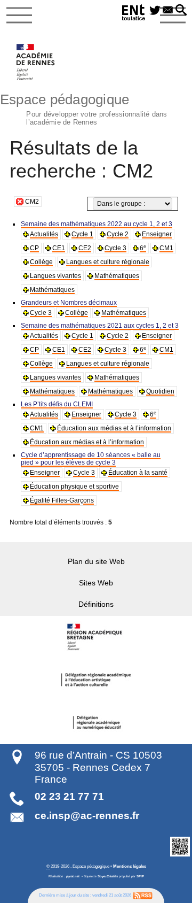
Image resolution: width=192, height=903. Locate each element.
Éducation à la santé (137, 472)
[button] (181, 10)
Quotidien (160, 391)
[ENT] (133, 14)
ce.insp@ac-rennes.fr (87, 815)
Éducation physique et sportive (74, 486)
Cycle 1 (82, 234)
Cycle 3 (115, 248)
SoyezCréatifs (108, 876)
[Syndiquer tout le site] (142, 895)
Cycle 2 (118, 234)
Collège (41, 262)
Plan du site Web (96, 561)
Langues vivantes (55, 276)
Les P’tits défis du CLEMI (57, 404)
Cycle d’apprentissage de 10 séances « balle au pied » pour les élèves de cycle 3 (91, 458)
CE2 (84, 248)
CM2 (32, 201)
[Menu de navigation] (19, 15)
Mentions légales (129, 866)
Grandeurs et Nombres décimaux (69, 302)
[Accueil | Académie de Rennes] (96, 637)
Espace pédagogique (83, 108)
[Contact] (168, 10)
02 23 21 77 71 (69, 796)
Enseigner (157, 234)
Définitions (96, 604)
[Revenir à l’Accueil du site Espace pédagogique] (36, 62)
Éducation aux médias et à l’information (114, 428)
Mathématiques (116, 276)
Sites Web (96, 582)
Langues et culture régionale (107, 262)
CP (34, 248)
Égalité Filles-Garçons (62, 500)
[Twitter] (155, 10)
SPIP (140, 876)
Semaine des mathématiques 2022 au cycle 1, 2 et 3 (96, 224)
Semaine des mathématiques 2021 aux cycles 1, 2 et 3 (100, 325)
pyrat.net (72, 876)
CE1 (58, 248)
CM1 (166, 248)
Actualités (44, 234)
